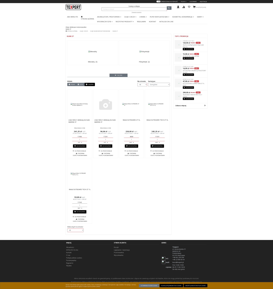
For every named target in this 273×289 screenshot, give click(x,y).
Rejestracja (203, 1)
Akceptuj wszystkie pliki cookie (195, 285)
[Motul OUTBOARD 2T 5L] (131, 104)
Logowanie (193, 1)
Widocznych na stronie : (75, 227)
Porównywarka (71, 260)
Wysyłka (68, 266)
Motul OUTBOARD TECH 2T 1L (80, 189)
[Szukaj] (169, 8)
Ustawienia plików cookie (149, 285)
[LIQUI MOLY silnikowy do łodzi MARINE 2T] (79, 104)
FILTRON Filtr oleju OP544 (191, 56)
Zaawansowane (136, 12)
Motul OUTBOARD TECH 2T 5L (157, 120)
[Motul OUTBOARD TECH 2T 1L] (79, 174)
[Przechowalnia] (189, 7)
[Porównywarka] (183, 7)
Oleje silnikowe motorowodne (100, 31)
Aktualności (70, 247)
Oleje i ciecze (84, 31)
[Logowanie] (178, 7)
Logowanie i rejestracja (122, 250)
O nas (68, 255)
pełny (73, 84)
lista (81, 84)
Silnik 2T (115, 31)
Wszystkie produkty (124, 22)
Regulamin (69, 263)
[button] (183, 1)
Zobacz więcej (180, 106)
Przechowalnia (119, 252)
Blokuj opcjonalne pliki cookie (171, 285)
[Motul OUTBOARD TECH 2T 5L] (157, 104)
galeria (91, 84)
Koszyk (116, 247)
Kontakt (69, 252)
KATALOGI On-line (72, 250)
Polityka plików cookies (74, 258)
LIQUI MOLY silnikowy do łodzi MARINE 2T (79, 121)
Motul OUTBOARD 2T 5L (131, 120)
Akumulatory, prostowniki (108, 17)
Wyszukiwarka (118, 255)
